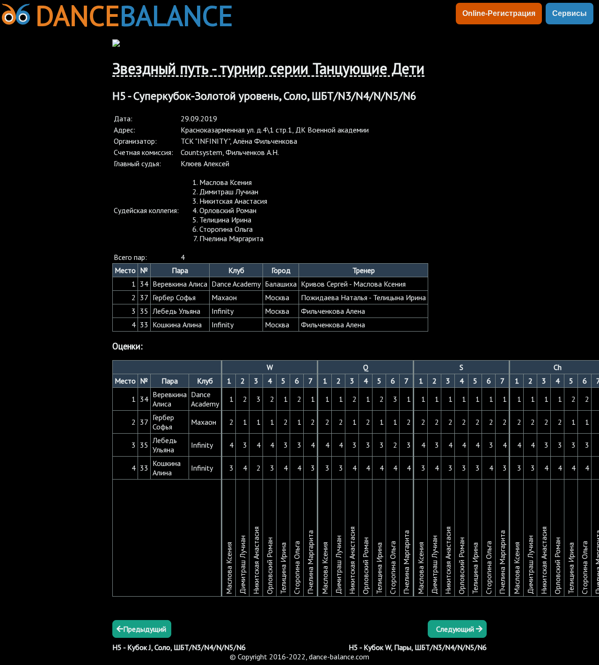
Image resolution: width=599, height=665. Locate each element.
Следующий (456, 629)
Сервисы (569, 13)
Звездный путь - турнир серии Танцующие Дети (268, 68)
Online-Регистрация (498, 13)
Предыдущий (144, 629)
